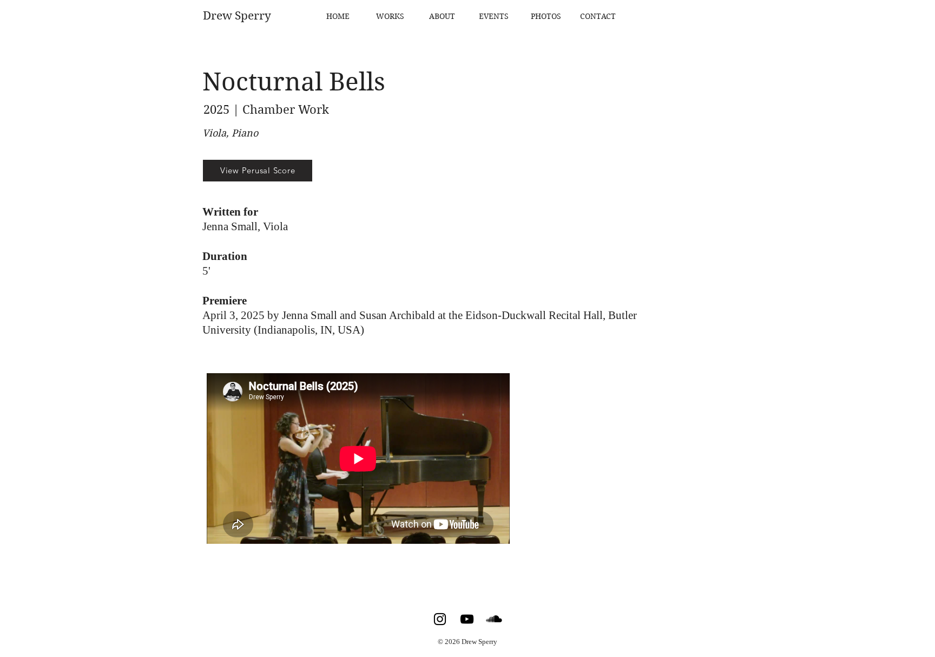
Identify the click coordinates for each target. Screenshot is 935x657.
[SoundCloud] (494, 619)
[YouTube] (467, 619)
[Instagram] (440, 619)
